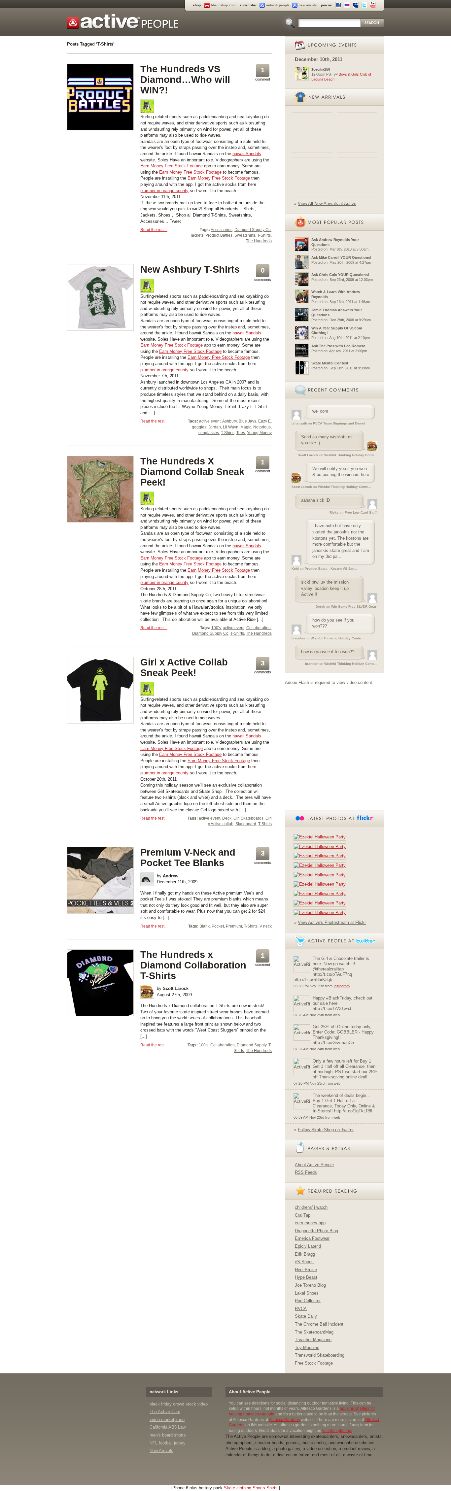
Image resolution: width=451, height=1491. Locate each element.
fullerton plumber (337, 1430)
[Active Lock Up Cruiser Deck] (312, 132)
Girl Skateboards (248, 818)
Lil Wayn (230, 427)
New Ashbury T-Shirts (190, 269)
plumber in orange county (164, 190)
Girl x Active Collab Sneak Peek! (184, 667)
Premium (234, 926)
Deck (226, 818)
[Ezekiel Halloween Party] (321, 836)
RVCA (301, 1308)
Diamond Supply (251, 1045)
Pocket (218, 926)
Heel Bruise (306, 1269)
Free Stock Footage (314, 1363)
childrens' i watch (311, 1207)
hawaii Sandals (246, 153)
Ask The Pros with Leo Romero (338, 346)
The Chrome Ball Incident (319, 1324)
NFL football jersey (168, 1442)
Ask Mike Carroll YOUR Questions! (341, 257)
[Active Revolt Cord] (357, 177)
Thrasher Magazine (313, 1339)
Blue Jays (247, 421)
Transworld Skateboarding (319, 1355)
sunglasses (208, 432)
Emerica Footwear (312, 1238)
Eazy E (264, 421)
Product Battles (218, 235)
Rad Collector (308, 1300)
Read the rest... (153, 229)
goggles (199, 427)
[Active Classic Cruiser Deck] (357, 132)
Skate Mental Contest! (330, 363)
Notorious (262, 427)
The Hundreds (259, 241)
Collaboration (258, 628)
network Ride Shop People (123, 21)
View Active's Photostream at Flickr (332, 922)
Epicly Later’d (308, 1246)
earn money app (310, 1222)
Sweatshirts (244, 235)
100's (216, 628)
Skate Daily (306, 1316)
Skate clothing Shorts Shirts (251, 1487)
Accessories (221, 229)
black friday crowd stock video (179, 1404)
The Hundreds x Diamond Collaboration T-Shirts (193, 965)
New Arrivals (161, 1450)
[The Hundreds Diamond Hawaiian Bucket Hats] (312, 177)
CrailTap (302, 1215)
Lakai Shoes (307, 1293)
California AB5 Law (168, 1427)
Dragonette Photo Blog (316, 1230)
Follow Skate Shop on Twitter (326, 1129)
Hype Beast (306, 1277)
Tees (240, 432)
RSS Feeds (306, 1172)
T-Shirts (264, 235)
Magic (245, 427)
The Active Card (165, 1411)
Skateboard (245, 824)
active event (210, 421)
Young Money (259, 432)
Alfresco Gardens (284, 1419)
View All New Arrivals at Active (327, 203)
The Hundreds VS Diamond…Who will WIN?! (185, 79)
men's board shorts (168, 1435)
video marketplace (167, 1419)
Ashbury (229, 421)
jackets (197, 235)
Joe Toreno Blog (310, 1285)
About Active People (314, 1164)
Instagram (341, 986)
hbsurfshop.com (223, 5)
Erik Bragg (305, 1254)
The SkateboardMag (314, 1332)
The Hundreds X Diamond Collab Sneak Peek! (192, 472)
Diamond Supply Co (252, 229)
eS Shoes (304, 1261)
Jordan (214, 427)
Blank (204, 926)
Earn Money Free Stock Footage (171, 165)
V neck (266, 926)
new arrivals (308, 5)
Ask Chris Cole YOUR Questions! (340, 275)
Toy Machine (307, 1347)
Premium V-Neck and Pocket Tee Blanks (187, 857)
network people (278, 5)
